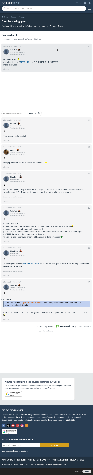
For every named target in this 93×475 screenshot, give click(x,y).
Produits (5, 26)
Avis (35, 26)
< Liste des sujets (85, 326)
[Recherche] (4, 8)
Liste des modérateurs (46, 331)
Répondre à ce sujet (68, 326)
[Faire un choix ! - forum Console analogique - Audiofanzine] (11, 3)
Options (50, 326)
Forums (53, 26)
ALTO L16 (24, 62)
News (13, 26)
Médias (28, 26)
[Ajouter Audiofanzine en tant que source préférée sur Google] (13, 394)
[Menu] (89, 9)
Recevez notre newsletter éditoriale (17, 439)
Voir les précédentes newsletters (15, 451)
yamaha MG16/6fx (31, 264)
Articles (20, 26)
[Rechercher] (39, 113)
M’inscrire (54, 445)
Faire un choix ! (9, 35)
